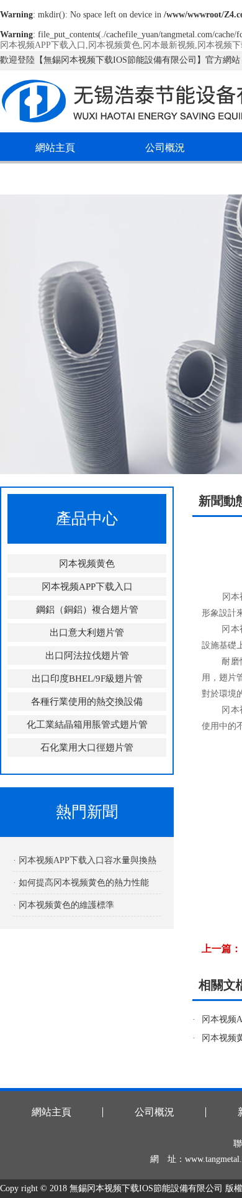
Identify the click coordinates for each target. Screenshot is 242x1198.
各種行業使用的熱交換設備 (87, 701)
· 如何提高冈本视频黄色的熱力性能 (81, 882)
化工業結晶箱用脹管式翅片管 (87, 724)
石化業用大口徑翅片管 (86, 747)
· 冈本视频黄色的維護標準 (63, 905)
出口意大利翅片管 (87, 633)
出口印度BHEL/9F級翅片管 (87, 679)
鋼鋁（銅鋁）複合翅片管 (87, 610)
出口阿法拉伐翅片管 (87, 656)
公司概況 (165, 147)
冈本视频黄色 (87, 564)
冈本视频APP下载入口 (87, 587)
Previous (21, 334)
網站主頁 (55, 147)
